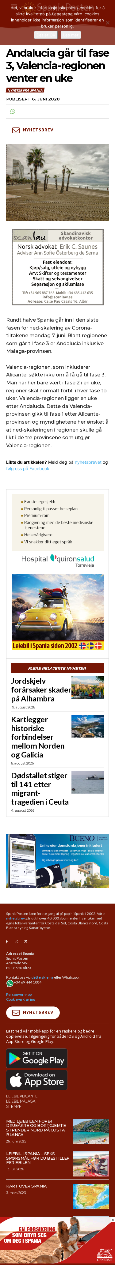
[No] (107, 23)
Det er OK (45, 34)
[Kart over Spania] (91, 1196)
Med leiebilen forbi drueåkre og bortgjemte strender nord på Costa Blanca (36, 1128)
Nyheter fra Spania (24, 90)
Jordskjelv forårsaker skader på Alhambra (41, 689)
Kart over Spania (26, 1186)
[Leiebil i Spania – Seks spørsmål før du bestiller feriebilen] (91, 1163)
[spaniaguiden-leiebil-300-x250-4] (57, 612)
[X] (26, 941)
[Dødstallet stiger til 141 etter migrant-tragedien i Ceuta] (87, 782)
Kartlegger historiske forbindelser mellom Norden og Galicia (38, 737)
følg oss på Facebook (27, 468)
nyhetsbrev (15, 918)
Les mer (71, 34)
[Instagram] (16, 941)
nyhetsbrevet (88, 462)
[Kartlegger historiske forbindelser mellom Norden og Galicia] (87, 726)
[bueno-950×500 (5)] (57, 861)
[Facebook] (7, 941)
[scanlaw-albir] (57, 267)
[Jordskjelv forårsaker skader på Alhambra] (87, 687)
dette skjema (42, 977)
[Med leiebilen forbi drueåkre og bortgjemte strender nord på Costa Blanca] (91, 1131)
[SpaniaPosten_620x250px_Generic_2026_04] (57, 1261)
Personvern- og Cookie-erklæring (20, 997)
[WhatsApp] (12, 111)
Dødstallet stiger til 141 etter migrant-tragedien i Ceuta (40, 788)
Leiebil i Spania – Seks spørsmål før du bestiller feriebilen (38, 1158)
